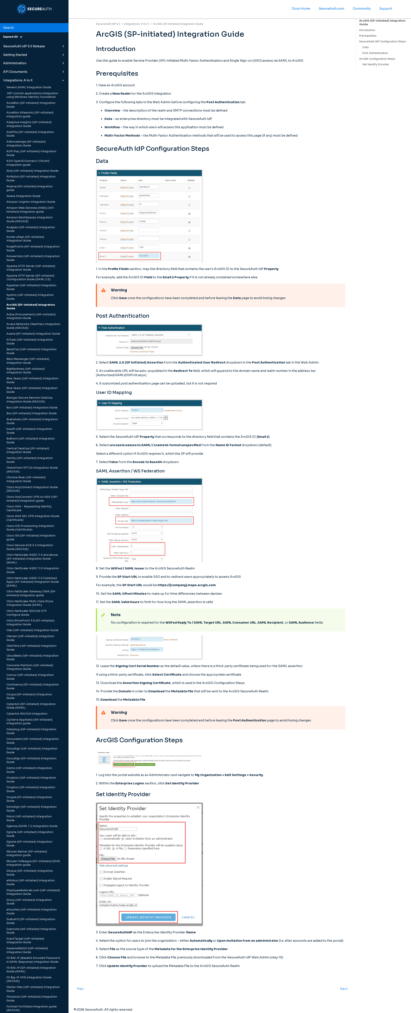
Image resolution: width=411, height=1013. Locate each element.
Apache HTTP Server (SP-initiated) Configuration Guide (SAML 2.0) (30, 277)
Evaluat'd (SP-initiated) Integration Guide (30, 921)
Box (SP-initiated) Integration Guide (31, 413)
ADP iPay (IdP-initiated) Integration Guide (31, 153)
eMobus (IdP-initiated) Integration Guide (30, 882)
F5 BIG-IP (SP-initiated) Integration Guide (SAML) (31, 969)
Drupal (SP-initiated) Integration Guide (29, 799)
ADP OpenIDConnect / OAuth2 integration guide (28, 163)
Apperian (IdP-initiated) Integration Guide (31, 287)
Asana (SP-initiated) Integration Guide (33, 333)
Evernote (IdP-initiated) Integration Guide (31, 931)
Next (344, 989)
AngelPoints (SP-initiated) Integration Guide (33, 248)
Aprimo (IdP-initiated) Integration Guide (30, 297)
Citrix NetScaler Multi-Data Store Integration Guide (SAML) (29, 603)
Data (365, 47)
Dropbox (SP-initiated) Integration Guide (30, 789)
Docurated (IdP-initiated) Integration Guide (32, 741)
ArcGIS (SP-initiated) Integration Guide (30, 306)
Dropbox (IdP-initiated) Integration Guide (31, 779)
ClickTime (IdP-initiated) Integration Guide (31, 647)
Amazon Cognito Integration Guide (30, 202)
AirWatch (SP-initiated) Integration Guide (31, 178)
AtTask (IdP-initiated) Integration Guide (29, 341)
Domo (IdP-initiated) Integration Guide (29, 770)
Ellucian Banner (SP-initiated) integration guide (26, 853)
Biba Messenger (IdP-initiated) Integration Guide (27, 361)
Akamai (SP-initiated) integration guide (29, 188)
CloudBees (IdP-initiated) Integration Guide (32, 657)
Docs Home (301, 8)
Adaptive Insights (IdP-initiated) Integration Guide (29, 124)
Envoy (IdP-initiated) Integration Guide (29, 902)
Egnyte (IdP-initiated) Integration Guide (29, 834)
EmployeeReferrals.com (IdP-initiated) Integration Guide (33, 892)
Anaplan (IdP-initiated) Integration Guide (30, 229)
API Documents (15, 72)
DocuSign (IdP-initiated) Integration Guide (31, 750)
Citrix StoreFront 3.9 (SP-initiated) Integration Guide (30, 622)
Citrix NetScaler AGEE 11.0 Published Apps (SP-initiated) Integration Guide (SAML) (32, 582)
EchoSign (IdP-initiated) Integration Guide (31, 808)
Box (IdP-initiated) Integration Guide (32, 407)
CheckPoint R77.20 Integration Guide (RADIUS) (32, 469)
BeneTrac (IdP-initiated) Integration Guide (31, 351)
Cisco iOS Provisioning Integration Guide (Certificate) (30, 528)
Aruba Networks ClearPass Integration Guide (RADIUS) (33, 326)
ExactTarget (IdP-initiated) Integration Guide (25, 940)
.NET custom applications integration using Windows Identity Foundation (32, 95)
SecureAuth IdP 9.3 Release (24, 46)
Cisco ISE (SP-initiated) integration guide (30, 537)
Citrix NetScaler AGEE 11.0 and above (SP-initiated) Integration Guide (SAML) (32, 558)
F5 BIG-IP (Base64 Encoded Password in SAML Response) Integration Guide (33, 960)
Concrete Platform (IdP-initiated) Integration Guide (29, 667)
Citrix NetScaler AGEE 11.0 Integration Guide (32, 570)
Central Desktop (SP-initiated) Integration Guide (27, 450)
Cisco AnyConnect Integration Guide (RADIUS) (32, 489)
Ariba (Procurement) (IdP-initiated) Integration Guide (31, 316)
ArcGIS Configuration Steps (377, 58)
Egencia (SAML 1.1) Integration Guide (32, 826)
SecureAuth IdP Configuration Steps (382, 41)
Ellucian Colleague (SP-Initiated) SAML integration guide (33, 863)
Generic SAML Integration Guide (28, 87)
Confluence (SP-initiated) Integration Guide (32, 686)
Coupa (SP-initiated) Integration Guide (29, 696)
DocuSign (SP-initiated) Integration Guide (31, 760)
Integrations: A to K (18, 80)
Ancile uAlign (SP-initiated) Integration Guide (25, 239)
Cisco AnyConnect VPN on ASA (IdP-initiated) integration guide (32, 498)
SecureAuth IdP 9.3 (108, 23)
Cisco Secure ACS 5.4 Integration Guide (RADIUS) (29, 547)
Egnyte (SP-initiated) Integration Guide (29, 843)
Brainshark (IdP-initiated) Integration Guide (32, 421)
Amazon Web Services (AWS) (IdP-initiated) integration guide (30, 209)
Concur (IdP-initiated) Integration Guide (30, 677)
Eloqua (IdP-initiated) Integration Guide (29, 872)
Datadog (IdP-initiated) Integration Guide (31, 731)
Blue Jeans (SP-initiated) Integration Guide (32, 390)
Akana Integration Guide (23, 196)
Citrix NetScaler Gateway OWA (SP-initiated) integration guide (31, 593)
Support (385, 8)
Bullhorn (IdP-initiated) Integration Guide (30, 440)
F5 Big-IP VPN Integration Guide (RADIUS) (28, 979)
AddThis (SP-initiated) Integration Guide (30, 134)
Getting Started (15, 55)
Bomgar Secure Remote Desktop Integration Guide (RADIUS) (29, 399)
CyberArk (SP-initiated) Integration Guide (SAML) (31, 706)
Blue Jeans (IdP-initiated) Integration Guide (32, 380)
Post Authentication (375, 53)
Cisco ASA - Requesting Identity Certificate (29, 508)
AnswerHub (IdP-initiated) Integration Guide (33, 258)
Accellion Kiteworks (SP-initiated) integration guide (30, 114)
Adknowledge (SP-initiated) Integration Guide (26, 143)
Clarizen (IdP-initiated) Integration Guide (30, 638)
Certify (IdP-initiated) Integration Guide (29, 460)
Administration (14, 63)
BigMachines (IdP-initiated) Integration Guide (25, 370)
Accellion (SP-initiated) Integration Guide (30, 105)
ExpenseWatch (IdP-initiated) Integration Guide (27, 950)
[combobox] (34, 28)
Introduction (367, 30)
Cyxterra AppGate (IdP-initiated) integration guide (29, 721)
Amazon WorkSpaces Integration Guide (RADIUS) (29, 219)
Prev (80, 989)
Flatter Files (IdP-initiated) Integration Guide (33, 989)
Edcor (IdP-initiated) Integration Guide (29, 818)
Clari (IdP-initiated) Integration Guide (32, 630)
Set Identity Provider (375, 64)
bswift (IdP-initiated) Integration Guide (29, 431)
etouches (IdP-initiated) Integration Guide (31, 911)
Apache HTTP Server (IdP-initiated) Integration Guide (30, 268)
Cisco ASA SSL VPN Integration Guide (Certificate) (32, 518)
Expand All (11, 36)
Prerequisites (368, 35)
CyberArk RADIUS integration (27, 713)
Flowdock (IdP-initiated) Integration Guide (31, 998)
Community (362, 8)
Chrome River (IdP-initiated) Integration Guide (26, 479)
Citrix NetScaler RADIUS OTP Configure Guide (26, 613)
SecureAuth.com (331, 8)
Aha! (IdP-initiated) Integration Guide (32, 171)
